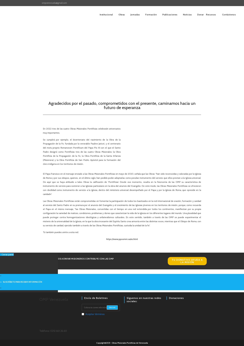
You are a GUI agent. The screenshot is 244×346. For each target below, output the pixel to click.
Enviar (112, 307)
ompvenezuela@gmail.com (54, 3)
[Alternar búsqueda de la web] (219, 15)
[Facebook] (126, 309)
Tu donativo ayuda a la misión (187, 261)
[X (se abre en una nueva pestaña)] (193, 3)
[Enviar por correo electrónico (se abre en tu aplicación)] (205, 3)
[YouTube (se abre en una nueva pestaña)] (202, 3)
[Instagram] (129, 309)
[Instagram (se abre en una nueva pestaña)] (199, 3)
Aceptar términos (95, 314)
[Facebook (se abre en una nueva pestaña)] (196, 3)
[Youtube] (132, 309)
